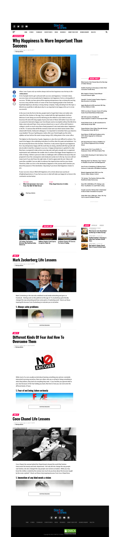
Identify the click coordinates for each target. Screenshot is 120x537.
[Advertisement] (60, 11)
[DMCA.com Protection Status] (70, 534)
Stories (31, 32)
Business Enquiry (84, 32)
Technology (39, 32)
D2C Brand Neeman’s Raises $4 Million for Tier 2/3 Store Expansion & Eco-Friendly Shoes (93, 143)
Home (25, 32)
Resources (63, 32)
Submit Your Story (73, 32)
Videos (56, 32)
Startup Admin (19, 51)
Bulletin (93, 32)
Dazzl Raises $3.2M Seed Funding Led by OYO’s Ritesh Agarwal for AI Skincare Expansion (93, 136)
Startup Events (48, 32)
